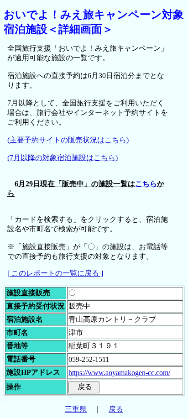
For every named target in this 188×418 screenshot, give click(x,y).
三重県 (76, 409)
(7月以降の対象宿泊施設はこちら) (62, 158)
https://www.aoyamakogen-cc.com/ (119, 372)
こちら (146, 184)
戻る (116, 409)
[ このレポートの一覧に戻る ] (55, 273)
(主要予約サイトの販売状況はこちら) (68, 140)
